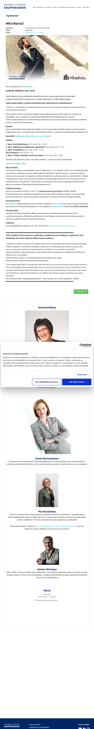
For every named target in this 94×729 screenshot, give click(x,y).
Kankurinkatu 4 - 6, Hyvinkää (35, 33)
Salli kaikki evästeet (76, 382)
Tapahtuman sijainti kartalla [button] (47, 600)
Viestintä (54, 7)
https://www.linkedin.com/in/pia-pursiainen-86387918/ (55, 526)
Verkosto (79, 7)
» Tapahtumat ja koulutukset (38, 727)
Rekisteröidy (11, 204)
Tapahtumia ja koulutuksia (66, 7)
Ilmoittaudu (80, 291)
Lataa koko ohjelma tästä (16, 164)
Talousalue (86, 7)
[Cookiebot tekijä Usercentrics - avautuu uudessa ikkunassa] (81, 345)
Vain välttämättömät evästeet (46, 382)
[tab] (46, 600)
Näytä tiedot (82, 375)
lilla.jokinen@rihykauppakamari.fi (62, 226)
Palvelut (48, 7)
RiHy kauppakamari (39, 7)
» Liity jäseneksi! (34, 725)
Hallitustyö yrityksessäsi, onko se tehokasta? (33, 136)
